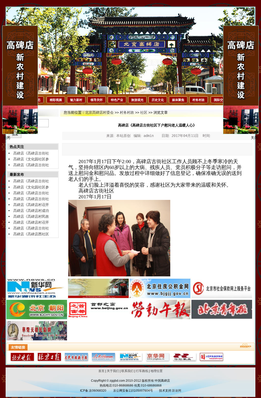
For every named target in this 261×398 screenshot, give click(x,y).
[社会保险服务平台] (221, 297)
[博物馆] (211, 361)
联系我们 (127, 371)
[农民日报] (76, 361)
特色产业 (117, 100)
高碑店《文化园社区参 (31, 159)
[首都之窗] (98, 318)
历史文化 (158, 100)
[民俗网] (36, 339)
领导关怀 (96, 100)
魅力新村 (76, 100)
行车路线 (142, 371)
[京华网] (157, 361)
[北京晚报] (22, 361)
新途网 (176, 390)
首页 (101, 371)
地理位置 (156, 371)
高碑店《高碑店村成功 (31, 211)
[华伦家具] (184, 361)
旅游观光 (137, 100)
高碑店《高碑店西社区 (31, 234)
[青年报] (221, 318)
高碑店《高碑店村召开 (31, 205)
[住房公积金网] (160, 297)
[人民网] (103, 361)
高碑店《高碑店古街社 (31, 153)
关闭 (254, 138)
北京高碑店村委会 (99, 112)
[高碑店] (98, 297)
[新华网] (36, 297)
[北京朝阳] (36, 318)
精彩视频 (56, 100)
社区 (143, 112)
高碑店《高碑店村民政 (31, 216)
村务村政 (198, 100)
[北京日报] (49, 361)
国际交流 (220, 100)
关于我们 (113, 371)
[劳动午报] (160, 318)
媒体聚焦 (178, 100)
